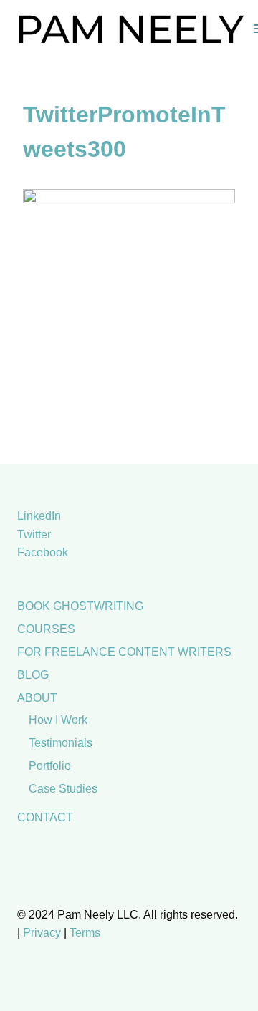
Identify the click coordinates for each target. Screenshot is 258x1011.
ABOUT (37, 698)
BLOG (33, 675)
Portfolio (50, 766)
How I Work (58, 720)
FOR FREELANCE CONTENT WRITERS (124, 652)
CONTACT (45, 817)
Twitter (34, 534)
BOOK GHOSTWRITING (80, 606)
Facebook (42, 552)
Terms (85, 933)
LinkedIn (39, 516)
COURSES (46, 629)
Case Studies (63, 789)
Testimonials (60, 743)
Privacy (42, 933)
